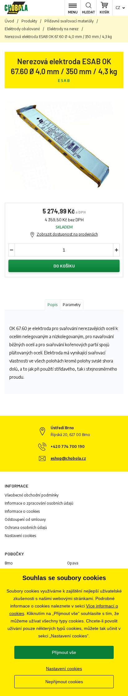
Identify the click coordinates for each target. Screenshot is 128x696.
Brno (9, 563)
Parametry (71, 304)
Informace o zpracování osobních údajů (39, 503)
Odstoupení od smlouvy (25, 519)
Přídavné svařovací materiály (69, 21)
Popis (52, 304)
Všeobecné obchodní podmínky (31, 495)
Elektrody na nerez (63, 28)
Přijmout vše (64, 652)
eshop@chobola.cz (68, 458)
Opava (72, 563)
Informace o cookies (22, 511)
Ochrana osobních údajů (26, 527)
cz (118, 7)
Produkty (29, 21)
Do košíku (64, 265)
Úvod (9, 21)
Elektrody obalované (22, 28)
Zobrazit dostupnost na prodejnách (67, 234)
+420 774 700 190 (68, 446)
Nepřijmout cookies (64, 681)
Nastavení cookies (20, 535)
